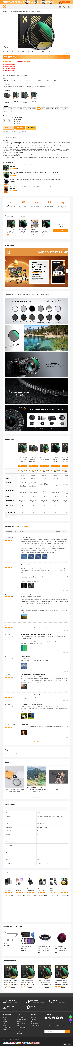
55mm (43, 108)
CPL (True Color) (27, 86)
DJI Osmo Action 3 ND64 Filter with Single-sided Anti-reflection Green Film (61, 948)
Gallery (4, 1025)
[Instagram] (49, 1018)
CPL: (6, 84)
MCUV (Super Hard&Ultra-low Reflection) (27, 80)
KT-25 (5, 943)
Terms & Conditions (21, 1019)
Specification (45, 294)
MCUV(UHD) (57, 80)
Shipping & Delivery (22, 1021)
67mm (57, 108)
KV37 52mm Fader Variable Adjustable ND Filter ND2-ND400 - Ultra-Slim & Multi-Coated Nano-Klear (35, 179)
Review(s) (16, 53)
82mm (5, 111)
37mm (14, 108)
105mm (5, 108)
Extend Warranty (35, 1023)
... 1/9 (37, 741)
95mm (14, 111)
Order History (34, 1019)
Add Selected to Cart (61, 230)
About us (5, 1017)
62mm (52, 108)
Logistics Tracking (35, 1025)
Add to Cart (9, 127)
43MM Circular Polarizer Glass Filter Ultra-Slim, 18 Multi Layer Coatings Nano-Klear (34, 231)
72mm (61, 108)
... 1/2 (37, 796)
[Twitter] (53, 1018)
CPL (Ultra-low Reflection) (39, 86)
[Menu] (60, 7)
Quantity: (5, 115)
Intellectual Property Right (22, 1028)
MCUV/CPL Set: (6, 90)
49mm (34, 108)
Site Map (5, 1021)
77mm (66, 108)
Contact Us (5, 1019)
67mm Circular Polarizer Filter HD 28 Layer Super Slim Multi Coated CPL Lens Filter (28, 982)
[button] (9, 338)
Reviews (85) (26, 294)
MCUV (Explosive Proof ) (9, 80)
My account (33, 1017)
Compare (18, 294)
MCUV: (4, 78)
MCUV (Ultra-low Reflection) (45, 80)
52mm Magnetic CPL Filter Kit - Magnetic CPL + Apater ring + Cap (33, 459)
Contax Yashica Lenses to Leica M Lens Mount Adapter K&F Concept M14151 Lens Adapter (44, 948)
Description (10, 294)
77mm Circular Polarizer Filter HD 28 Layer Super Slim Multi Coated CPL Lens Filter (45, 982)
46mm (29, 108)
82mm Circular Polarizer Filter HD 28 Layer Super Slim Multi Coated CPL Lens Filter (62, 982)
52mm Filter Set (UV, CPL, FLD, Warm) (27, 947)
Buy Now (20, 127)
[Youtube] (57, 1018)
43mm (24, 108)
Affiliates (19, 1031)
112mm (10, 108)
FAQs (32, 294)
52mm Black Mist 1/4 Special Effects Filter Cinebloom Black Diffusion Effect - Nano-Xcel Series (66, 459)
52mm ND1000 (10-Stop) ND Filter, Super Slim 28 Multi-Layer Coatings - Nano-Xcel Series (22, 231)
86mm (9, 111)
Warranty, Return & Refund (21, 1024)
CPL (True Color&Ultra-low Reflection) (12, 86)
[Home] (4, 7)
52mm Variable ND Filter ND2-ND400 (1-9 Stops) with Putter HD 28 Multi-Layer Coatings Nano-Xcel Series (46, 231)
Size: (5, 106)
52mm (38, 108)
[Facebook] (45, 1018)
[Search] (64, 7)
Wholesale (19, 1033)
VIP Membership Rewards (7, 1028)
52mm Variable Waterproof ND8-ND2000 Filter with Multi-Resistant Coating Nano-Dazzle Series (34, 172)
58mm (47, 108)
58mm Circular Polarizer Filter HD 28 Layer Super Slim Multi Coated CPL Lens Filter (11, 982)
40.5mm (19, 108)
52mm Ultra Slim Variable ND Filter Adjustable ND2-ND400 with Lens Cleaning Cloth (31, 186)
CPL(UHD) (49, 86)
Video (37, 294)
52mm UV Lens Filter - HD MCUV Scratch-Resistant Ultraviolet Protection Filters (30, 164)
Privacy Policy (20, 1017)
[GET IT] (18, 73)
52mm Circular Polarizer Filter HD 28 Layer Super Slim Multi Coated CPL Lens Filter (22, 459)
